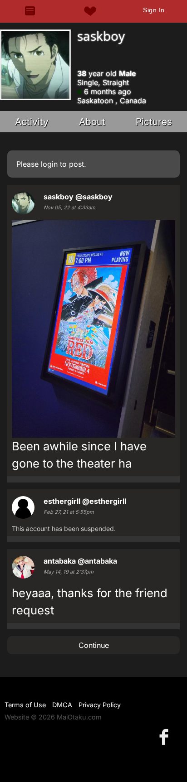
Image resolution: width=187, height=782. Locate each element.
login (49, 164)
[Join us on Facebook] (165, 736)
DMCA (62, 705)
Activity (32, 121)
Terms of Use (25, 705)
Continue (94, 645)
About (92, 121)
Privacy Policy (100, 705)
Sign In (153, 10)
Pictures (154, 121)
